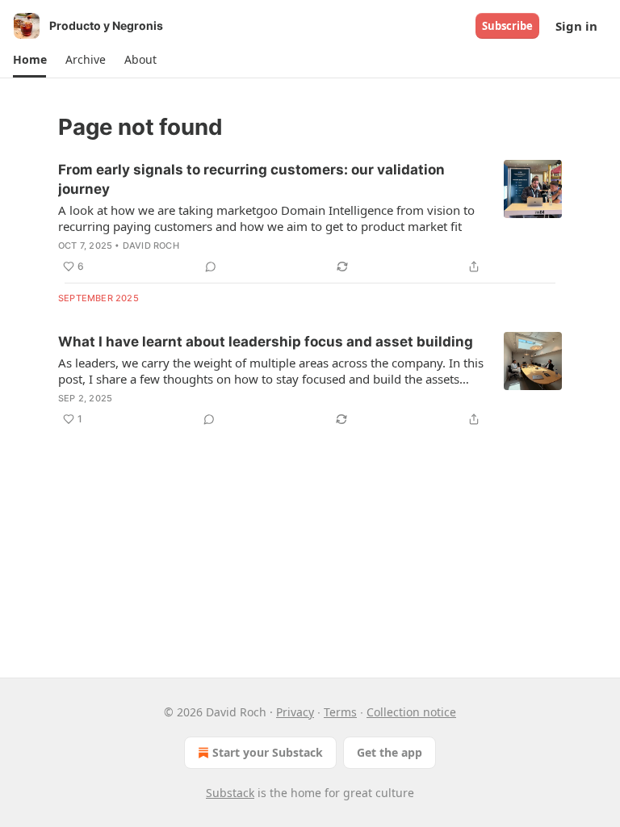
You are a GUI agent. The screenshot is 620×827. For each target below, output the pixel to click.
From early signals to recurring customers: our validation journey (251, 179)
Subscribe (507, 26)
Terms (340, 712)
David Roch (151, 245)
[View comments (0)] (210, 266)
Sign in (576, 26)
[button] (29, 60)
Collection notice (411, 712)
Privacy (295, 712)
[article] (310, 218)
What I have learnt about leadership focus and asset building (265, 342)
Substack (230, 792)
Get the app (389, 752)
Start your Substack (267, 752)
